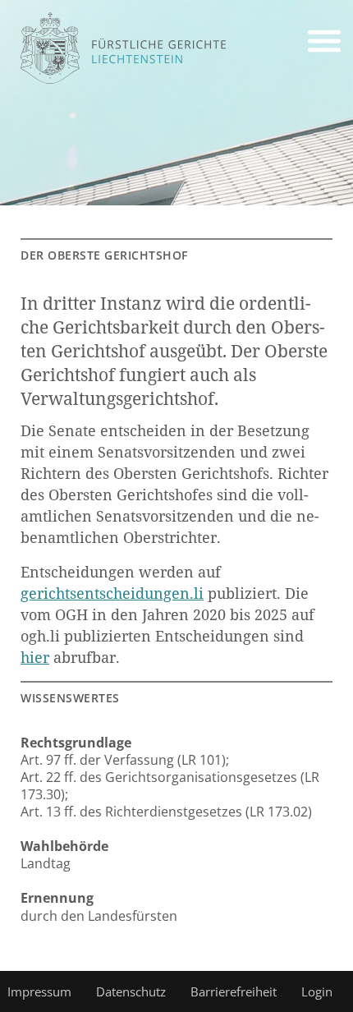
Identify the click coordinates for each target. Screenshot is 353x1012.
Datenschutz (131, 991)
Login (316, 991)
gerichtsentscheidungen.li (112, 593)
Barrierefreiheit (233, 991)
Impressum (39, 991)
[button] (324, 43)
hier (35, 657)
